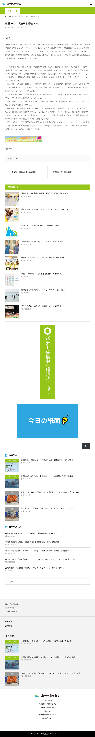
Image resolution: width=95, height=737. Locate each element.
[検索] (86, 446)
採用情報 (8, 626)
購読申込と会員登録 (12, 604)
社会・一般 (13, 11)
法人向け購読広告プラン (13, 611)
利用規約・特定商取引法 (47, 704)
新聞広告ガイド (10, 608)
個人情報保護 (47, 700)
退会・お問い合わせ (47, 707)
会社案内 (8, 621)
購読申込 (47, 711)
